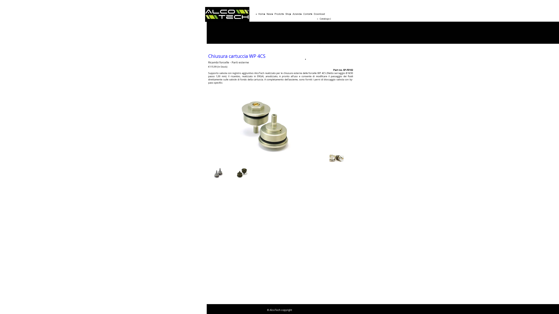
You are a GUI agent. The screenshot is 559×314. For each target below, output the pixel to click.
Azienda (297, 14)
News (270, 14)
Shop (288, 14)
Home (261, 14)
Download (319, 14)
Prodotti (279, 14)
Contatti (307, 14)
